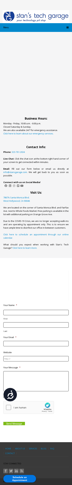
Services (33, 449)
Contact (10, 453)
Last (5, 331)
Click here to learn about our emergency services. (28, 133)
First (6, 319)
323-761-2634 (18, 151)
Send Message (14, 423)
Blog (43, 449)
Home (8, 449)
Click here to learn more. (25, 247)
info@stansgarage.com (15, 172)
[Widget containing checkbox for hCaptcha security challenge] (28, 407)
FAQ (52, 449)
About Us (20, 449)
